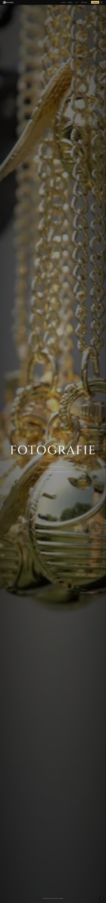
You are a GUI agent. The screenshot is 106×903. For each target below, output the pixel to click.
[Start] (8, 2)
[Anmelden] (101, 2)
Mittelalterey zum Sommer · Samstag (53, 898)
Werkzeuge (84, 2)
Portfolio (70, 2)
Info (77, 2)
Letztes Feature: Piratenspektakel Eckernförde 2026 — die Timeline (53, 471)
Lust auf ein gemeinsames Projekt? (53, 466)
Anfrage (95, 2)
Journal (63, 2)
